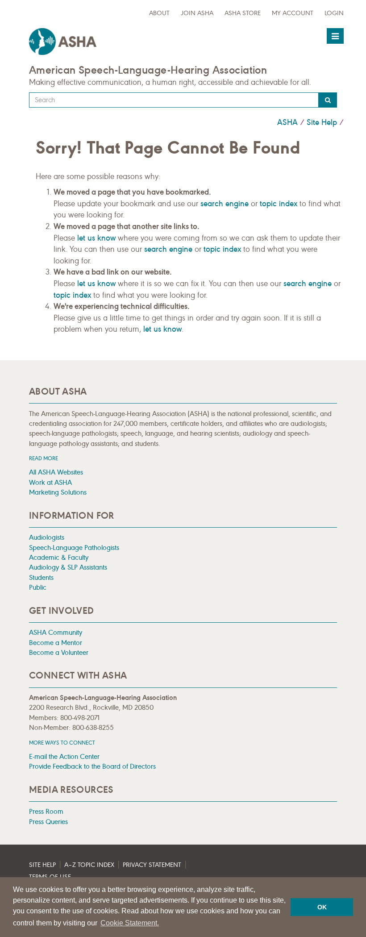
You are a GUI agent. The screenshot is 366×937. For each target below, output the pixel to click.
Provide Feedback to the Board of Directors (92, 766)
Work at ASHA (50, 482)
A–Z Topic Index (89, 865)
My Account (292, 13)
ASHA (287, 122)
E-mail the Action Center (64, 756)
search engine (224, 203)
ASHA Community (55, 632)
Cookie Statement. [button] (129, 923)
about (159, 13)
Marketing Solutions (58, 492)
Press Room (46, 811)
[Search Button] (328, 100)
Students (41, 577)
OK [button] (322, 907)
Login (334, 13)
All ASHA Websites (56, 472)
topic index (278, 203)
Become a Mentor (55, 642)
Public (37, 587)
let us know (96, 238)
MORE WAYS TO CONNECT (62, 742)
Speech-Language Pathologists (74, 547)
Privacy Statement (152, 865)
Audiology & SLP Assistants (68, 567)
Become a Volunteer (58, 652)
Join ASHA (197, 13)
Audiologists (46, 537)
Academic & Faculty (58, 557)
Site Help (322, 122)
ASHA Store (243, 13)
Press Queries (48, 821)
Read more (43, 458)
